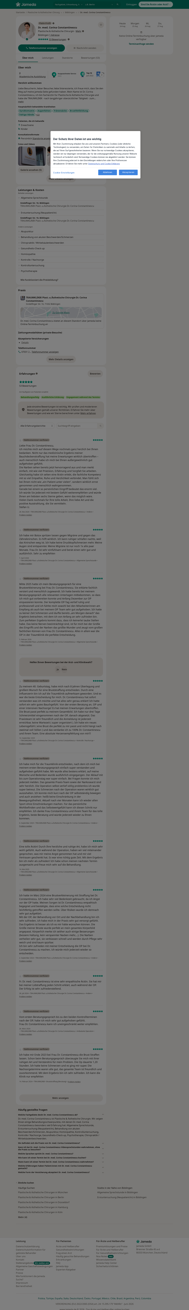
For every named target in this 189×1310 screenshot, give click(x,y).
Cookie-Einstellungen (64, 172)
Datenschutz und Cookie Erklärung (104, 163)
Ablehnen (107, 172)
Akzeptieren (128, 172)
